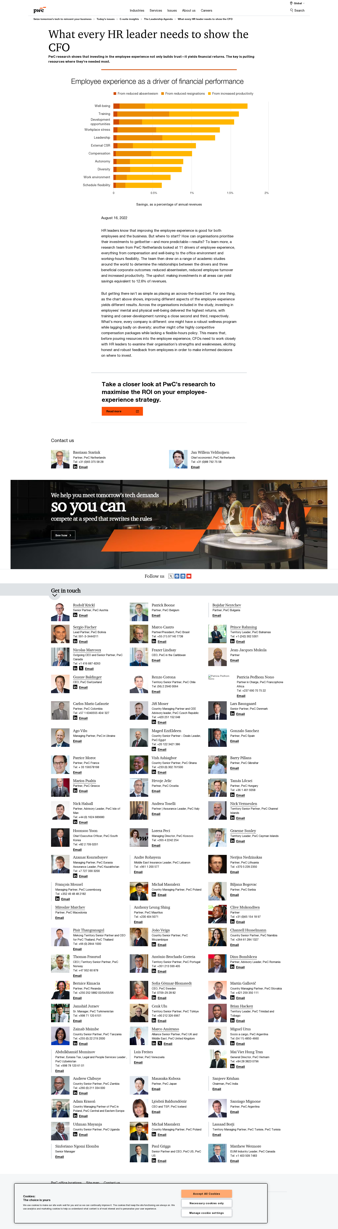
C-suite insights (129, 19)
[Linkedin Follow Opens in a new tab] (75, 466)
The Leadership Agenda (158, 19)
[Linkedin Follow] (182, 576)
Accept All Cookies (206, 1193)
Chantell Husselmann (248, 930)
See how (61, 535)
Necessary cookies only (207, 1203)
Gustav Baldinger (87, 677)
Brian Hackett (241, 1006)
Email (83, 467)
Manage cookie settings (206, 1212)
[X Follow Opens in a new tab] (81, 668)
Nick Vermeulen (243, 803)
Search (299, 10)
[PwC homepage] (39, 9)
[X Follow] (170, 576)
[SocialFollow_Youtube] (188, 576)
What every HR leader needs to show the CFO (205, 19)
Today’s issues (106, 19)
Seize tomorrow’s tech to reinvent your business (62, 19)
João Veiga (161, 930)
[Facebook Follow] (176, 576)
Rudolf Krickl (84, 605)
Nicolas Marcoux (87, 650)
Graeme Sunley (243, 830)
